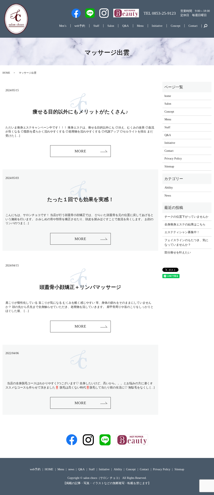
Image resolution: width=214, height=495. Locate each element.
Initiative (157, 25)
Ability (168, 187)
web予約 (79, 25)
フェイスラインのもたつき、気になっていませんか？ (186, 242)
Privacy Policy (173, 158)
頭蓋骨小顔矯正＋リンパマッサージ (80, 287)
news (71, 469)
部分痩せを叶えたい (177, 252)
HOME (6, 72)
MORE (80, 151)
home (167, 96)
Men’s (62, 25)
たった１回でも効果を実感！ (80, 199)
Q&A (125, 25)
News (167, 195)
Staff (96, 25)
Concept (175, 25)
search (205, 26)
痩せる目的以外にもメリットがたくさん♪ (80, 111)
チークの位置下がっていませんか (186, 216)
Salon (110, 25)
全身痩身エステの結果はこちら (184, 224)
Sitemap (169, 166)
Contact (193, 25)
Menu (140, 25)
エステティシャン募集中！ (182, 232)
